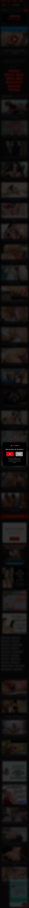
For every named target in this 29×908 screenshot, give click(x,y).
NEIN (19, 454)
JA (10, 454)
